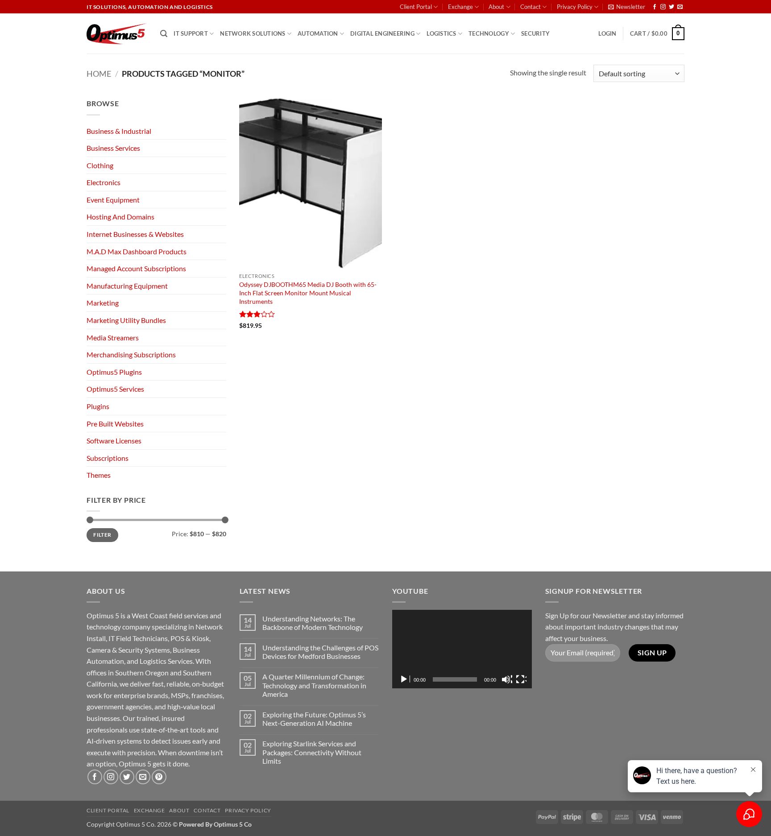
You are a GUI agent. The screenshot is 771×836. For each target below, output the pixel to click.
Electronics (103, 182)
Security (535, 33)
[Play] (404, 679)
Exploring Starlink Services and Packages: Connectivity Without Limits (311, 752)
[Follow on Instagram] (663, 7)
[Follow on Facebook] (654, 7)
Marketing (103, 302)
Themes (99, 475)
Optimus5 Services (115, 389)
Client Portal (416, 6)
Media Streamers (113, 337)
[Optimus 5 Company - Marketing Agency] (117, 34)
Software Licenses (114, 440)
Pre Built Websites (115, 423)
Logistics (441, 33)
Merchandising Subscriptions (131, 354)
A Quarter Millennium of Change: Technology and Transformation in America (314, 685)
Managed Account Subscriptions (136, 268)
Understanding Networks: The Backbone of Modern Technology (312, 622)
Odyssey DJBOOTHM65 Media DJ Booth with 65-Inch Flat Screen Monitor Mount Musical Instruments (308, 293)
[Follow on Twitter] (671, 7)
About (496, 6)
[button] (626, 6)
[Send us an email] (680, 7)
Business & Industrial (119, 131)
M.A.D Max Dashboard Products (137, 251)
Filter (102, 534)
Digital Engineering (382, 33)
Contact (530, 6)
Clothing (100, 165)
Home (99, 74)
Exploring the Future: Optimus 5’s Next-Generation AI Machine (314, 718)
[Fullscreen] (521, 679)
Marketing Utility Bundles (126, 320)
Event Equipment (113, 199)
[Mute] (507, 679)
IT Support (191, 33)
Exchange (460, 6)
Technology (488, 33)
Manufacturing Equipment (127, 285)
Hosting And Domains (120, 216)
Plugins (98, 406)
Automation (318, 33)
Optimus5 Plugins (114, 372)
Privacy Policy (575, 6)
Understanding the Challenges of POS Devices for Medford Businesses (320, 651)
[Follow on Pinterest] (159, 777)
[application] (462, 649)
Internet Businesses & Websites (135, 234)
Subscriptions (107, 458)
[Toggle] (221, 182)
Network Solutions (252, 33)
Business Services (113, 148)
